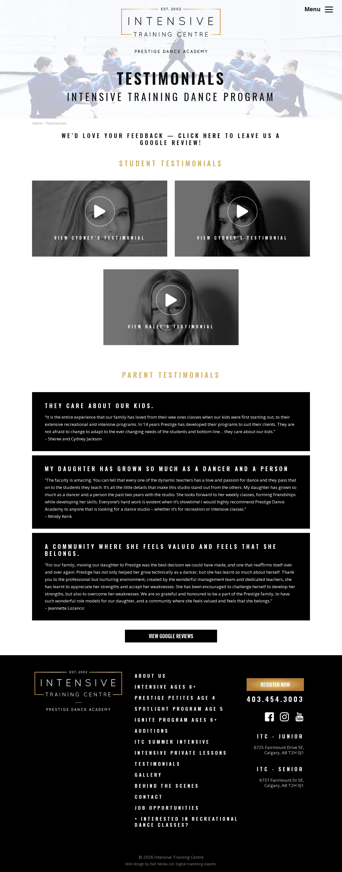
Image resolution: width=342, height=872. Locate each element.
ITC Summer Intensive (172, 741)
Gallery (148, 774)
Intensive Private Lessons (181, 752)
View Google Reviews (171, 636)
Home (37, 123)
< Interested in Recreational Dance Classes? (187, 821)
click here (200, 135)
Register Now (275, 684)
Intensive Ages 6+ (166, 686)
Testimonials (158, 763)
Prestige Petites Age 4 (175, 697)
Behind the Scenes (167, 785)
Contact (149, 796)
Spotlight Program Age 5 (179, 708)
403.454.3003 (275, 698)
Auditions (152, 730)
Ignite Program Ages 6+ (176, 719)
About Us (150, 675)
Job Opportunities (167, 807)
